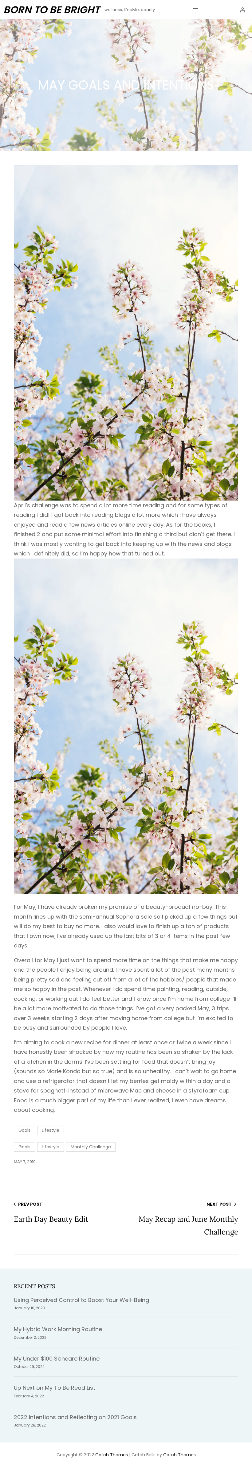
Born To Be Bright (51, 10)
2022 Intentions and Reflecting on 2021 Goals (75, 1417)
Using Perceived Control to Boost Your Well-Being (81, 1300)
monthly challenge (91, 1147)
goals (24, 1147)
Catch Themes (111, 1455)
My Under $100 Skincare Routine (57, 1358)
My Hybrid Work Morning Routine (58, 1329)
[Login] (242, 10)
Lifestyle (50, 1130)
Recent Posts (34, 1286)
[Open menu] (195, 9)
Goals (24, 1130)
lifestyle (50, 1147)
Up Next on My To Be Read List (54, 1388)
